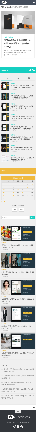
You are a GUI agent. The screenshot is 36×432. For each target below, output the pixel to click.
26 (13, 196)
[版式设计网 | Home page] (12, 2)
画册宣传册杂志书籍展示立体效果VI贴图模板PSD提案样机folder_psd (17, 43)
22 (27, 193)
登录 (14, 210)
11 (8, 190)
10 (4, 190)
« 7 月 (3, 201)
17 (4, 193)
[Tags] (29, 78)
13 (18, 190)
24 (4, 196)
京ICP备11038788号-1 (23, 422)
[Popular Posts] (18, 78)
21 (23, 193)
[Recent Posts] (6, 78)
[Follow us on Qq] (30, 70)
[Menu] (33, 2)
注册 (21, 210)
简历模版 (12, 104)
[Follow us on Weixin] (33, 70)
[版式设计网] (27, 70)
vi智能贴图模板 (8, 37)
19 (13, 193)
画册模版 (12, 83)
